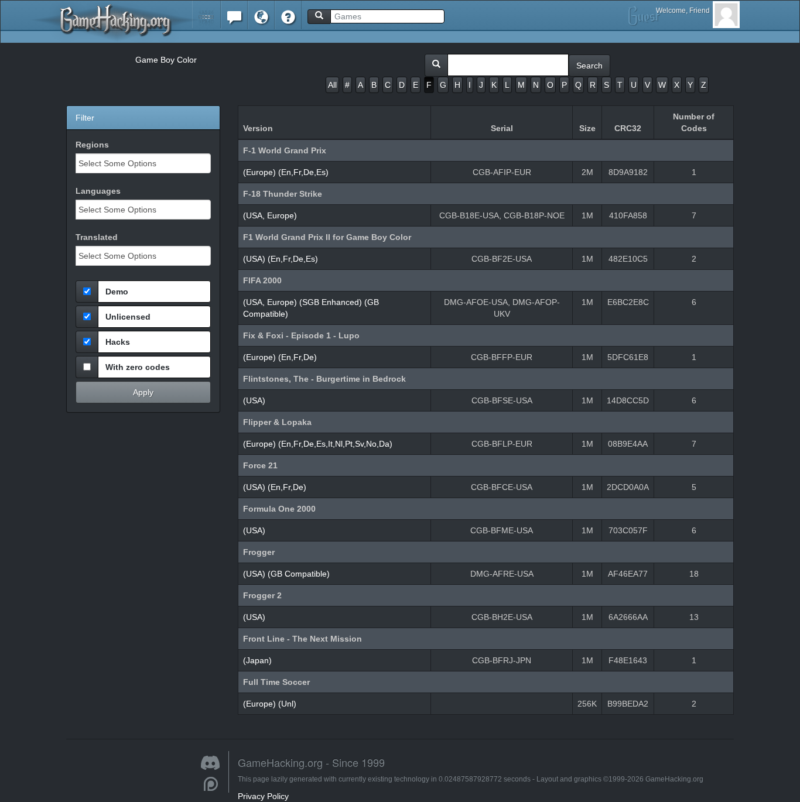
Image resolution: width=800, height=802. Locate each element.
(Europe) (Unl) (269, 703)
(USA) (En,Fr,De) (274, 487)
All (332, 85)
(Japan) (257, 660)
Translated (97, 237)
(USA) (254, 400)
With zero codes (137, 367)
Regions (92, 144)
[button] (206, 14)
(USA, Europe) (270, 215)
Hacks (117, 342)
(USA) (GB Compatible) (286, 573)
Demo (116, 291)
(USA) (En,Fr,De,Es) (280, 258)
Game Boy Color (166, 59)
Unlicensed (128, 316)
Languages (98, 191)
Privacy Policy (263, 796)
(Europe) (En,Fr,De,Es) (286, 172)
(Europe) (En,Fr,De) (280, 357)
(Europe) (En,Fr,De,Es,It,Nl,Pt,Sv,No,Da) (317, 443)
